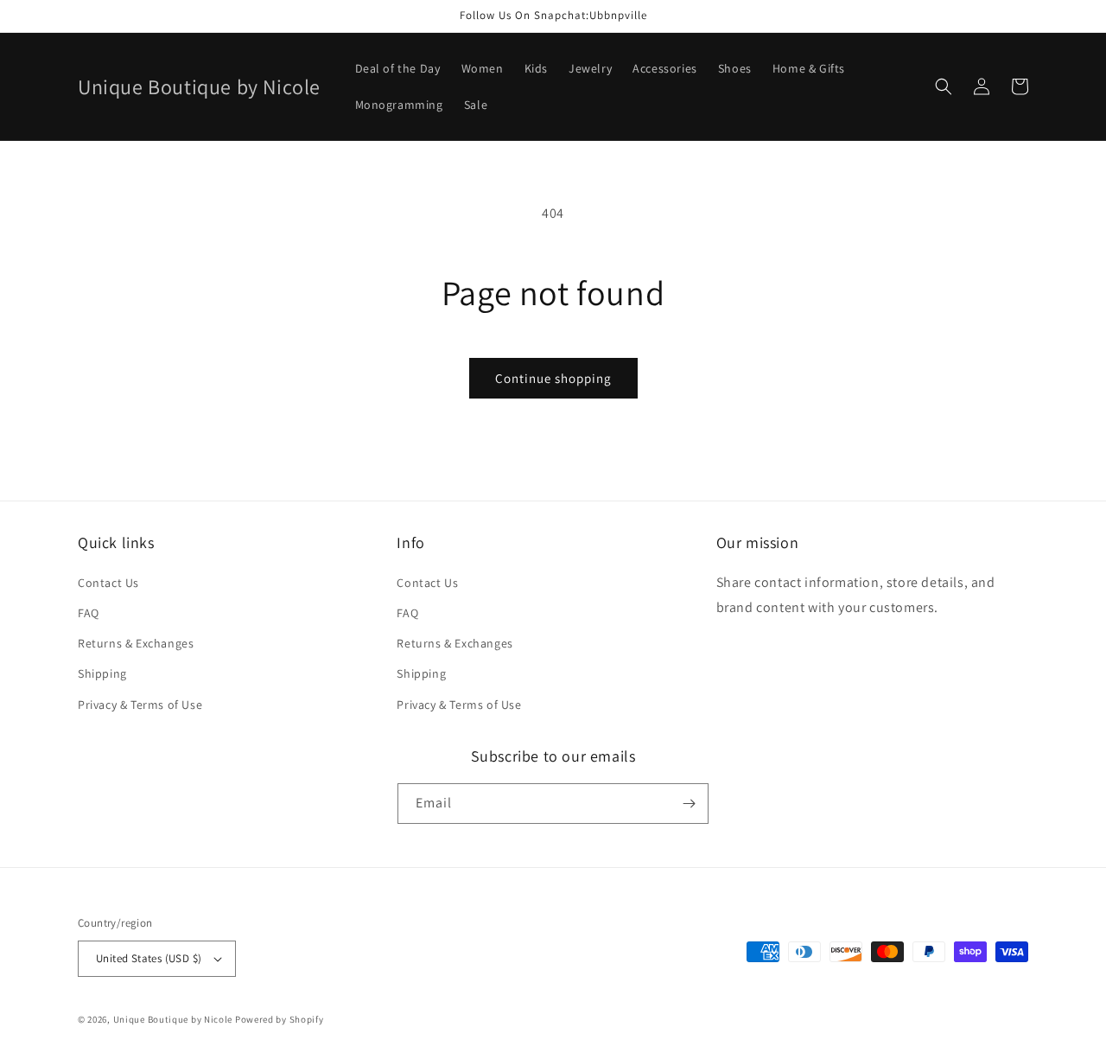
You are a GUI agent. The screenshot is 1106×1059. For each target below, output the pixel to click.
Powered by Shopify (279, 1019)
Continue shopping (553, 378)
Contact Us (108, 582)
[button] (944, 86)
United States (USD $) (148, 958)
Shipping (102, 673)
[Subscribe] (689, 803)
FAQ (88, 613)
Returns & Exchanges (136, 643)
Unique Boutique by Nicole (174, 1019)
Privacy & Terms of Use (140, 704)
